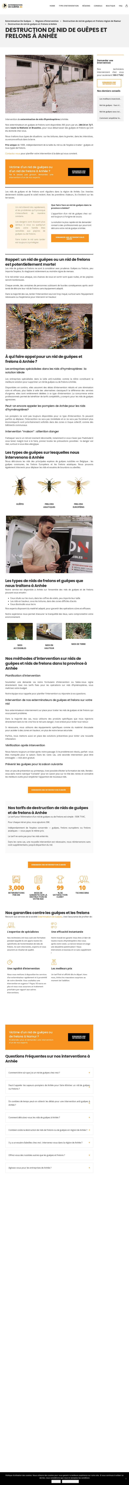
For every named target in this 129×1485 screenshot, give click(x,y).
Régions (86, 6)
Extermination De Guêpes (50, 916)
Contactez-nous (12, 153)
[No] (126, 1478)
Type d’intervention (69, 6)
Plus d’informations (70, 1481)
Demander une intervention (78, 172)
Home (52, 6)
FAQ (120, 6)
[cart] (126, 6)
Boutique (110, 6)
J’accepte (56, 1481)
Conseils (98, 6)
